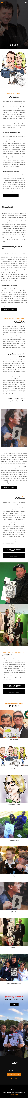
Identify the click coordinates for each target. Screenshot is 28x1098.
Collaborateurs (20, 1089)
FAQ (5, 1089)
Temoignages (11, 1089)
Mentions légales (14, 1094)
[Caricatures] (14, 760)
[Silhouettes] (14, 899)
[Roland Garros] (14, 727)
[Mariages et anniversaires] (14, 971)
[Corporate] (14, 935)
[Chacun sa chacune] (14, 828)
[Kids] (14, 863)
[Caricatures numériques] (14, 792)
